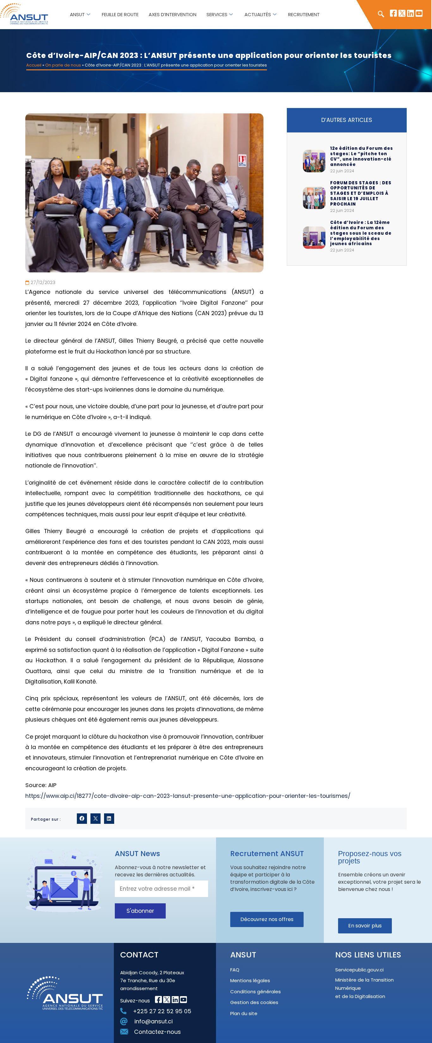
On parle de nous (63, 65)
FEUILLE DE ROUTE (120, 14)
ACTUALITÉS (257, 14)
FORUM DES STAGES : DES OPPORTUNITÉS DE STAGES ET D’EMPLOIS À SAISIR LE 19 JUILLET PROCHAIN (361, 194)
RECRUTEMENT (304, 14)
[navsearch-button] (378, 15)
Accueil (33, 65)
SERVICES (217, 14)
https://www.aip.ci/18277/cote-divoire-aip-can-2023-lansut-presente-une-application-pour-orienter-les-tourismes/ (187, 796)
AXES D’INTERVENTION (172, 14)
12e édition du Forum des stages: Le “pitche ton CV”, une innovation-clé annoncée (361, 157)
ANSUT (77, 14)
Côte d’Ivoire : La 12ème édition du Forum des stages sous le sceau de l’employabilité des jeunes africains (361, 233)
